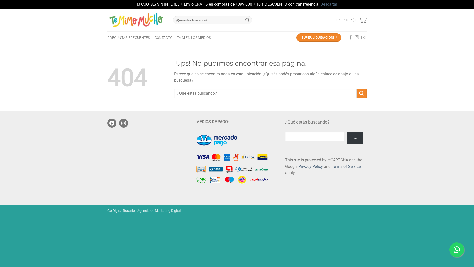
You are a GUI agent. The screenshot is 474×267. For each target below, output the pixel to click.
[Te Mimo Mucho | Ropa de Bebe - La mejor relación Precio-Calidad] (136, 20)
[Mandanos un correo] (363, 37)
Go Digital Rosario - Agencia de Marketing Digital (144, 211)
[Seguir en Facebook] (351, 37)
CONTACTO (163, 38)
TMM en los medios (194, 38)
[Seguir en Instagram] (357, 37)
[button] (351, 20)
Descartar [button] (328, 4)
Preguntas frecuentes (128, 38)
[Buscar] (355, 138)
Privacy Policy (310, 166)
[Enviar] (247, 20)
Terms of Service (346, 166)
